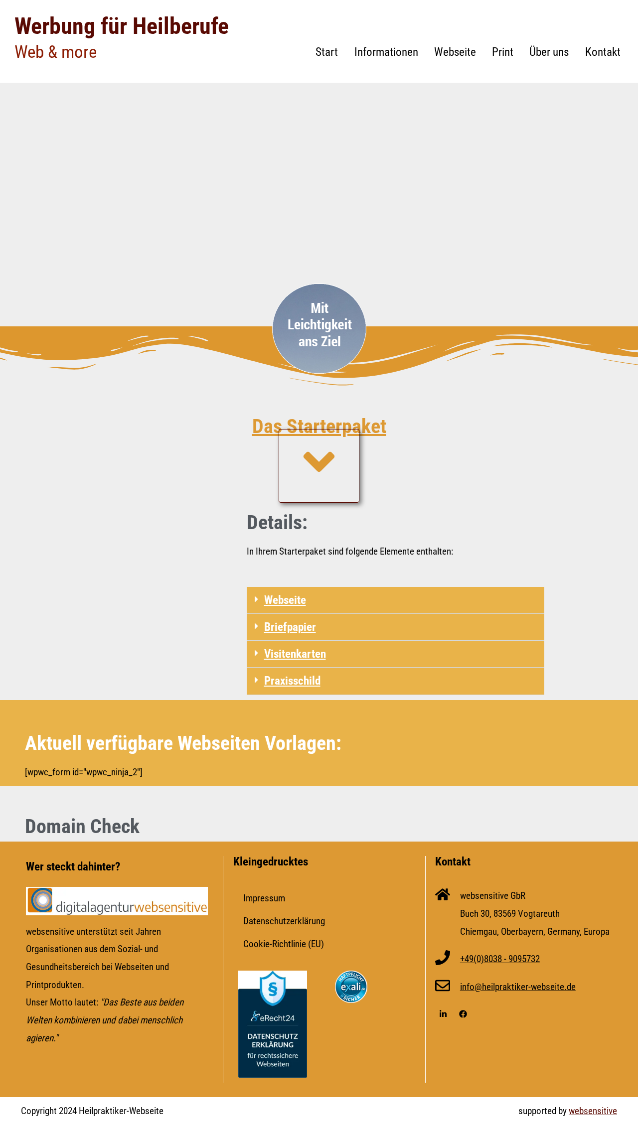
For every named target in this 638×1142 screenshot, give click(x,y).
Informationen (386, 52)
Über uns (549, 52)
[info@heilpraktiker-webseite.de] (442, 987)
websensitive (593, 1111)
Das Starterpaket (319, 426)
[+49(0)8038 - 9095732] (442, 959)
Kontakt (603, 52)
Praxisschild (292, 681)
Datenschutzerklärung (284, 921)
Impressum (264, 898)
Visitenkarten (295, 654)
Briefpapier (290, 627)
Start (327, 52)
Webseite (455, 52)
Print (502, 52)
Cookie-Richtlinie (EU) (283, 944)
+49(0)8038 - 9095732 (500, 959)
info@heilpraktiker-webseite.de (518, 987)
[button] (395, 600)
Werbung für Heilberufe (121, 25)
